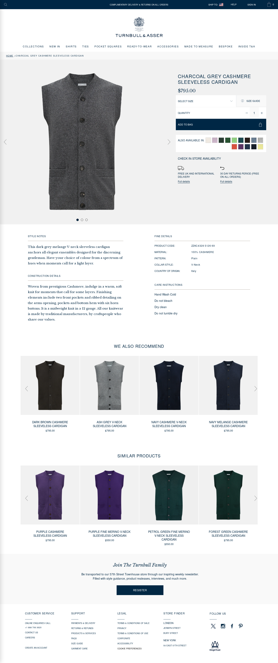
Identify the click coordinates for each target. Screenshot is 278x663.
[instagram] (223, 626)
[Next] (169, 142)
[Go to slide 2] (82, 220)
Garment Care (79, 648)
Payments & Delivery (83, 623)
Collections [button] (33, 46)
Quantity (184, 112)
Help (233, 4)
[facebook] (232, 626)
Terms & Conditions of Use (132, 633)
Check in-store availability (199, 158)
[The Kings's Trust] (231, 646)
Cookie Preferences (129, 648)
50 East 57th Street (174, 645)
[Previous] (5, 142)
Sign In (251, 4)
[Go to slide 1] (77, 220)
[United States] (221, 4)
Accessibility (125, 643)
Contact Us (31, 632)
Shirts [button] (71, 46)
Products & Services (83, 633)
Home (9, 55)
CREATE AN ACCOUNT (36, 647)
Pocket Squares (108, 46)
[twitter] (213, 626)
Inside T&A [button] (246, 46)
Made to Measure (198, 46)
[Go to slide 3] (86, 220)
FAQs (74, 638)
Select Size (185, 101)
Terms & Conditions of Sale (133, 623)
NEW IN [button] (54, 46)
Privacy (121, 628)
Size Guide (253, 101)
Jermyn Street (172, 628)
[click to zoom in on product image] (82, 142)
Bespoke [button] (226, 46)
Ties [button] (85, 46)
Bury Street (170, 633)
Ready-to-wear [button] (139, 46)
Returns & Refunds (82, 628)
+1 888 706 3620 (33, 627)
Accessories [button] (168, 46)
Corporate (123, 638)
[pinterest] (240, 626)
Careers (30, 637)
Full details (184, 181)
